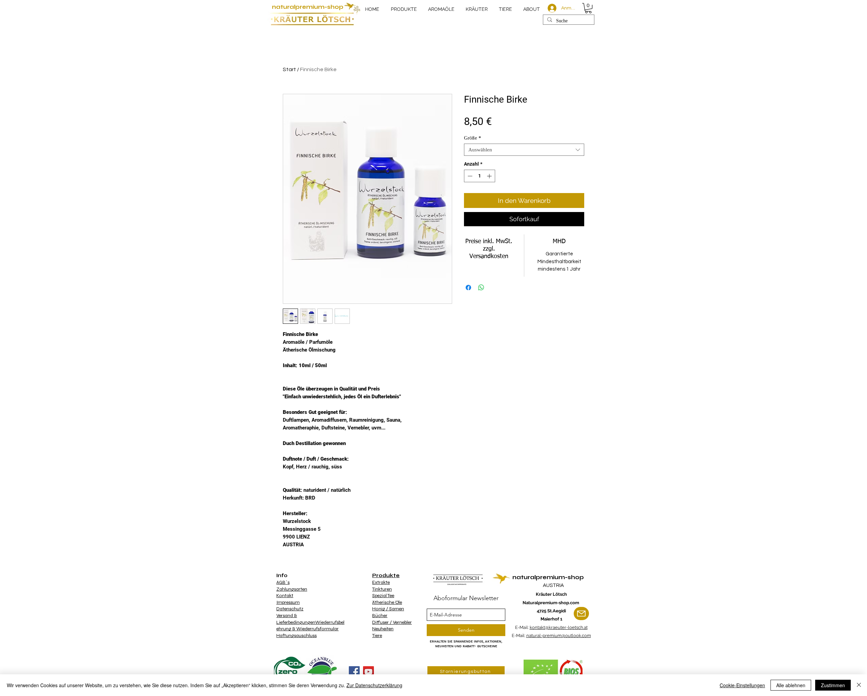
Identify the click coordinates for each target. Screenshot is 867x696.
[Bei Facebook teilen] (468, 287)
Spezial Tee (383, 595)
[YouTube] (368, 671)
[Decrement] (469, 176)
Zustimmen (833, 685)
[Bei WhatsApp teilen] (481, 287)
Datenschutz (289, 609)
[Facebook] (354, 671)
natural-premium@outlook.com (558, 635)
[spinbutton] (479, 176)
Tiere (377, 635)
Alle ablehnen (790, 685)
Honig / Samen (388, 609)
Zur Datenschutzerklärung (374, 685)
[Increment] (490, 176)
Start (289, 69)
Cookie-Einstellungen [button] (742, 685)
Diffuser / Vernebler (392, 622)
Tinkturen (382, 589)
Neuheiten (383, 629)
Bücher (379, 615)
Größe (472, 138)
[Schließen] (859, 685)
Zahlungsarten (291, 589)
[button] (588, 8)
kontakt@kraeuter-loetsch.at (559, 627)
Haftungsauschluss (296, 635)
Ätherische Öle (387, 602)
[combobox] (524, 150)
